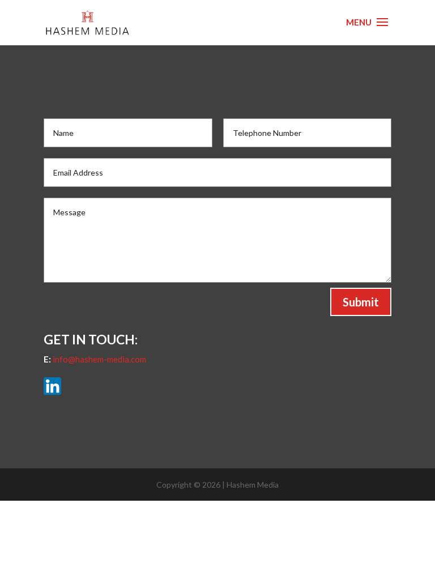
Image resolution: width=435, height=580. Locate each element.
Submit (361, 302)
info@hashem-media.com (99, 359)
